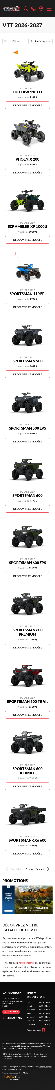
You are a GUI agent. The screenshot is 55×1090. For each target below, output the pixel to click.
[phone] (33, 8)
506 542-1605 (14, 1017)
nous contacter (26, 962)
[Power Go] (27, 1077)
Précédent (17, 868)
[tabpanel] (38, 1013)
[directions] (41, 8)
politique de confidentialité (24, 1056)
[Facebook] (44, 1030)
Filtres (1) (17, 41)
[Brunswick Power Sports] (11, 8)
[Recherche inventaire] (26, 8)
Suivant (40, 868)
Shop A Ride (23, 1073)
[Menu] (49, 9)
